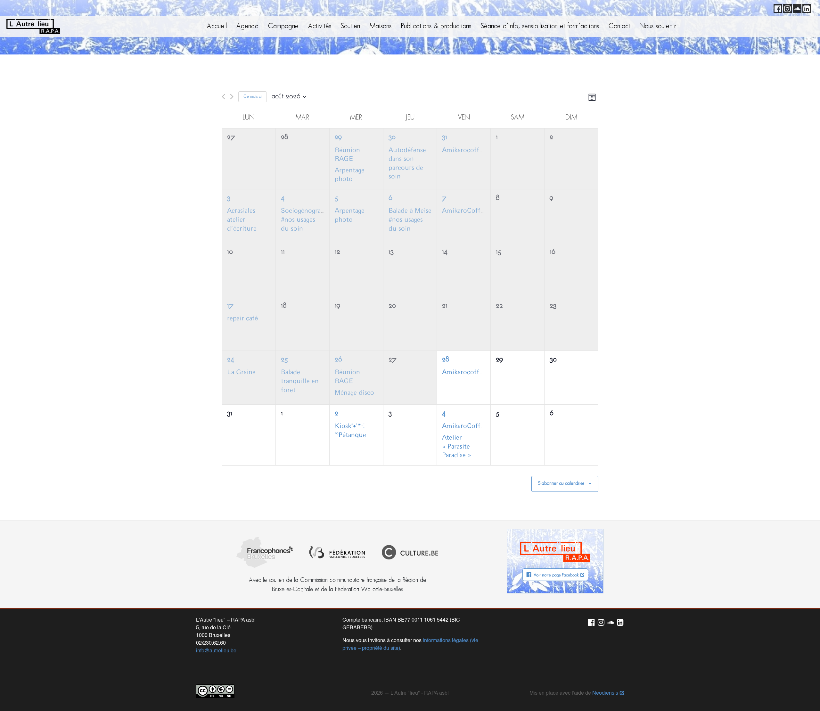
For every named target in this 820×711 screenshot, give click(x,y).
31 (444, 137)
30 (392, 137)
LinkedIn (805, 7)
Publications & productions (436, 26)
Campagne (283, 26)
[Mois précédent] (223, 97)
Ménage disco (354, 393)
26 (338, 359)
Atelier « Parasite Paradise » (456, 446)
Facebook (777, 7)
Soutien (350, 26)
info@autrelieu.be (216, 651)
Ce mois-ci (252, 96)
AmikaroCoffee (464, 211)
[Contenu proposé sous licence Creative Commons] (215, 691)
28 (445, 359)
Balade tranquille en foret (300, 381)
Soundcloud (796, 7)
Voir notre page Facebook (556, 575)
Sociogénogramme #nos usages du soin (308, 220)
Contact (619, 26)
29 (338, 137)
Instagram (786, 7)
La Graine (241, 372)
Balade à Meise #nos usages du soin (410, 220)
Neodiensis (605, 693)
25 (284, 359)
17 (230, 306)
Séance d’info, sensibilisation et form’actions (540, 26)
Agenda (247, 26)
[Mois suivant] (232, 97)
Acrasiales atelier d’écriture (242, 220)
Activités (319, 26)
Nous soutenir (658, 26)
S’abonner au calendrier (561, 483)
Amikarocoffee (464, 150)
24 (230, 359)
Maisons (380, 26)
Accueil (217, 26)
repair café (242, 318)
